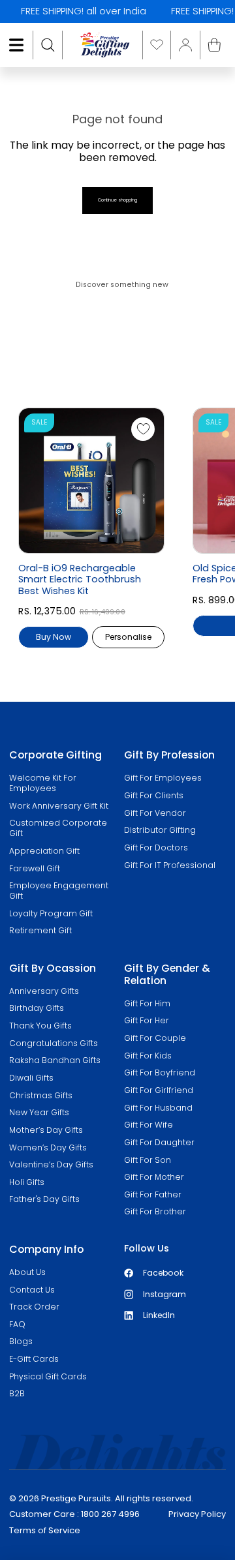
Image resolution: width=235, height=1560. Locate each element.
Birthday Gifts (36, 1007)
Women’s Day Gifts (48, 1147)
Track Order (34, 1306)
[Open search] (48, 45)
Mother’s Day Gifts (46, 1129)
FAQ (17, 1324)
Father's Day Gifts (44, 1199)
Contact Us (32, 1289)
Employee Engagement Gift (58, 890)
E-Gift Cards (34, 1358)
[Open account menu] (185, 45)
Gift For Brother (155, 1211)
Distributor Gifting (160, 829)
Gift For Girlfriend (158, 1090)
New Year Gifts (39, 1112)
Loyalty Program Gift (51, 913)
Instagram (164, 1294)
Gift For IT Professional (169, 865)
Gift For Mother (154, 1176)
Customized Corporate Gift (58, 828)
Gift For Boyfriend (159, 1072)
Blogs (21, 1341)
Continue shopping (117, 200)
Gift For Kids (148, 1055)
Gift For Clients (153, 795)
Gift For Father (152, 1194)
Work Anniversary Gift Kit (58, 805)
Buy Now (53, 636)
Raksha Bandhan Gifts (55, 1060)
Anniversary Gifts (44, 991)
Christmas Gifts (40, 1095)
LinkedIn (159, 1315)
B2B (17, 1393)
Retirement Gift (40, 930)
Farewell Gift (34, 868)
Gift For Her (146, 1020)
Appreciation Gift (44, 850)
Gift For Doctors (156, 847)
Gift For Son (147, 1159)
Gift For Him (147, 1003)
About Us (27, 1272)
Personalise (128, 636)
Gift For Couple (155, 1037)
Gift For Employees (163, 777)
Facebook (163, 1272)
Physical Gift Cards (48, 1376)
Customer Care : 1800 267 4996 (74, 1514)
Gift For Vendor (155, 812)
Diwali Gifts (31, 1077)
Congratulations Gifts (53, 1043)
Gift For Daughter (159, 1142)
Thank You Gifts (40, 1025)
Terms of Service (44, 1530)
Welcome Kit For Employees (42, 783)
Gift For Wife (148, 1124)
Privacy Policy (197, 1514)
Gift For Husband (158, 1107)
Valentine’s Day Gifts (51, 1164)
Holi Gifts (26, 1182)
